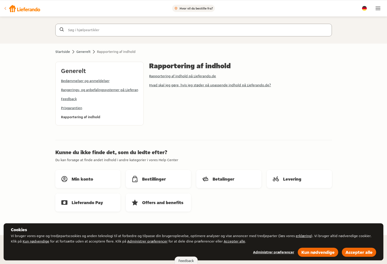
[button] (22, 8)
